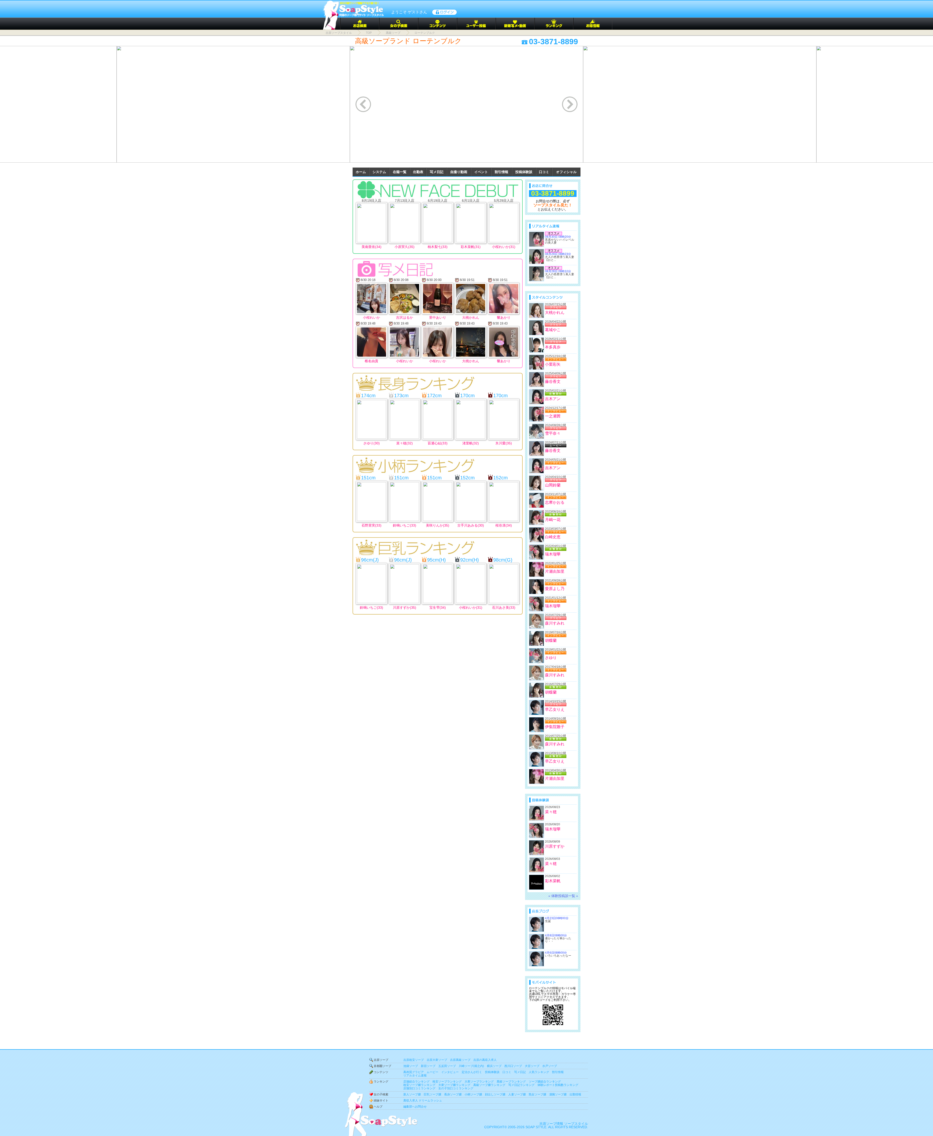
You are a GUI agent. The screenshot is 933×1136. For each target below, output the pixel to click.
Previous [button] (363, 104)
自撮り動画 (458, 172)
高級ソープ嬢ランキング (489, 1084)
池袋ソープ (410, 1066)
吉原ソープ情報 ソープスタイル (563, 1124)
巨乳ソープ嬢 (432, 1094)
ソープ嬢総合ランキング (545, 1081)
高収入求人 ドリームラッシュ (422, 1100)
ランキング (381, 1081)
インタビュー (450, 1072)
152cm (467, 477)
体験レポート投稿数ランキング (557, 1084)
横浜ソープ (494, 1066)
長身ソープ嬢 (453, 1094)
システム (379, 172)
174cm (368, 395)
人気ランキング (539, 1072)
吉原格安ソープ (413, 1059)
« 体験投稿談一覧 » (563, 896)
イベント (481, 172)
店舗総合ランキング (416, 1081)
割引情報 (501, 172)
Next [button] (570, 104)
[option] (233, 104)
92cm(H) (469, 560)
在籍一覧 (399, 172)
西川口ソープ (513, 1066)
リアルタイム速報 (415, 1075)
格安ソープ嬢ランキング (419, 1084)
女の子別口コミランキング (455, 1088)
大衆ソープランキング (479, 1081)
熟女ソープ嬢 (537, 1094)
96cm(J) (370, 560)
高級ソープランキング (511, 1081)
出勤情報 (575, 1094)
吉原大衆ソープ (437, 1059)
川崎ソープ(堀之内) (471, 1066)
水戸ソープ (549, 1066)
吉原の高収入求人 (485, 1059)
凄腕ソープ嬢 (558, 1094)
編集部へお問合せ (415, 1106)
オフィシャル (566, 172)
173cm (401, 395)
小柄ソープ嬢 (473, 1094)
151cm (368, 477)
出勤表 (418, 172)
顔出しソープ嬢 (495, 1094)
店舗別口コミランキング (419, 1088)
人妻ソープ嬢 (517, 1094)
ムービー (432, 1072)
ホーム (361, 172)
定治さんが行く (472, 1072)
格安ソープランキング (447, 1081)
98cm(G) (502, 560)
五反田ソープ (447, 1066)
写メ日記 (436, 172)
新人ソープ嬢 (412, 1094)
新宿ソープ (428, 1066)
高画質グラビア (413, 1072)
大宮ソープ (532, 1066)
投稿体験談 (523, 172)
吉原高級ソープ (460, 1059)
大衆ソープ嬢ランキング (454, 1084)
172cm (434, 395)
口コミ (544, 172)
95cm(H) (436, 560)
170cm (467, 395)
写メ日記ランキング (521, 1084)
